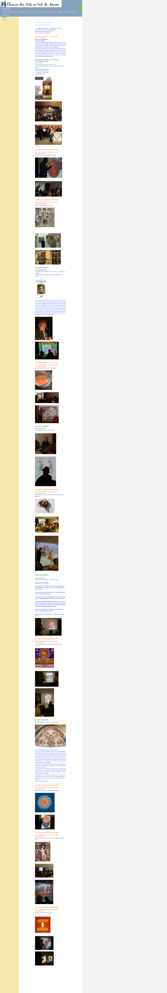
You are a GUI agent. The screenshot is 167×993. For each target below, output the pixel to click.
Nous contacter (6, 15)
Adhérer (74, 11)
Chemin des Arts (6, 9)
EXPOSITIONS (4, 19)
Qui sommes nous (22, 11)
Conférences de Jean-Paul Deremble (47, 11)
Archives (59, 11)
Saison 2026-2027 (32, 11)
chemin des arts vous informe (9, 11)
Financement (67, 11)
